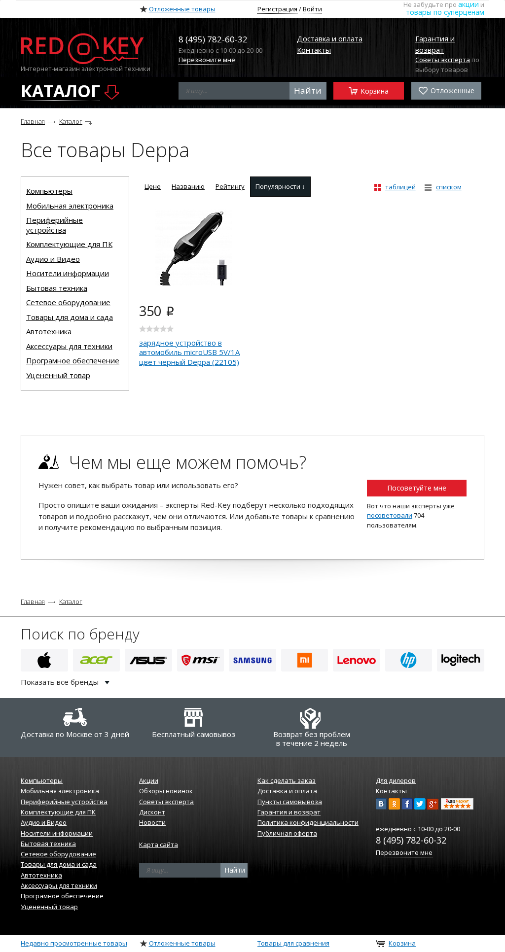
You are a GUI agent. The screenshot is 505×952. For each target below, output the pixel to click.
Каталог (70, 121)
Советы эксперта (442, 59)
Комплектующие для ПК (69, 244)
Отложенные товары (182, 8)
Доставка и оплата (329, 38)
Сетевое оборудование (68, 302)
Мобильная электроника (69, 206)
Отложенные (451, 90)
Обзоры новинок (166, 790)
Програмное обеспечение (72, 360)
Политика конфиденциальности (308, 822)
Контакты (314, 50)
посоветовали (389, 515)
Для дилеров (396, 780)
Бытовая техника (56, 288)
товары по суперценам (445, 12)
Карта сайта (158, 844)
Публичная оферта (287, 833)
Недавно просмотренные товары (74, 943)
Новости (152, 822)
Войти (312, 8)
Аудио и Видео (53, 259)
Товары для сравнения (293, 943)
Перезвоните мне (207, 59)
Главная (33, 121)
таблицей (400, 186)
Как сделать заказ (286, 780)
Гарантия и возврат (289, 812)
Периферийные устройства (54, 225)
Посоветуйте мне (416, 488)
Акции (148, 780)
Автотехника (49, 331)
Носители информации (67, 273)
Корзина (374, 91)
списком (449, 186)
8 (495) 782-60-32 (411, 840)
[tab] (152, 186)
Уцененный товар (58, 375)
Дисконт (152, 812)
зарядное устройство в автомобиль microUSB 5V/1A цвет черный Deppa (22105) (189, 352)
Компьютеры (49, 191)
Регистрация (277, 8)
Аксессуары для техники (69, 346)
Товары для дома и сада (69, 317)
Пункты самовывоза (289, 801)
